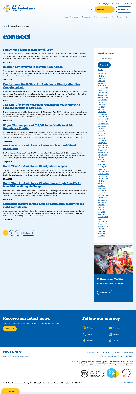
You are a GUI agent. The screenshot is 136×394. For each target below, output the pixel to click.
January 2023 (102, 169)
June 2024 (101, 131)
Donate (100, 9)
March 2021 (102, 214)
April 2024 (101, 135)
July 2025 (101, 102)
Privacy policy (128, 352)
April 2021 (101, 212)
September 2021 (103, 200)
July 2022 (101, 181)
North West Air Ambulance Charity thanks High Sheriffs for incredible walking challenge (42, 185)
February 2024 (103, 140)
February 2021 (103, 217)
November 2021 (103, 195)
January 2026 (102, 90)
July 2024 (101, 128)
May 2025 (101, 107)
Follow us (103, 292)
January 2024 (102, 143)
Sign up (8, 329)
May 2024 (101, 133)
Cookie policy (117, 352)
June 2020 (101, 231)
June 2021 (101, 207)
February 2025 (103, 114)
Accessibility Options (105, 4)
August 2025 (102, 100)
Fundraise (123, 9)
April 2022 (101, 186)
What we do (74, 17)
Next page (27, 233)
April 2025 (101, 109)
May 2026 (101, 81)
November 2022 (103, 174)
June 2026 (101, 78)
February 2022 (103, 190)
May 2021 (101, 209)
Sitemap (121, 356)
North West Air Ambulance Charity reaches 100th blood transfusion (39, 147)
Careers (120, 4)
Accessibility (105, 352)
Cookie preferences (93, 352)
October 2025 (102, 95)
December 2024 (103, 116)
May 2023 (101, 159)
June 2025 (101, 104)
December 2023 (103, 145)
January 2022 (102, 193)
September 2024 (103, 123)
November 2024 (103, 119)
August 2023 (102, 155)
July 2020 (101, 228)
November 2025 (103, 92)
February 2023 (103, 166)
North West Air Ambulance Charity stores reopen (35, 166)
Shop (128, 17)
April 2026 (101, 83)
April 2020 (101, 236)
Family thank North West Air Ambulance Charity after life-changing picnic (41, 86)
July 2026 (101, 76)
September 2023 (103, 152)
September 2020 (103, 226)
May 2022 (101, 183)
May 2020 (101, 233)
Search (105, 65)
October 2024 (102, 121)
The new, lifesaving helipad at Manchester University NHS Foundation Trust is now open (41, 106)
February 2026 (103, 88)
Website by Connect (127, 383)
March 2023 (102, 164)
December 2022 (103, 171)
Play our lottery (116, 17)
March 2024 (102, 138)
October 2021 (102, 197)
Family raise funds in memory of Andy (28, 49)
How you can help (100, 17)
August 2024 (102, 126)
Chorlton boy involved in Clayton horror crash (33, 67)
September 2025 (103, 97)
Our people (86, 17)
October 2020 (102, 224)
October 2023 (102, 150)
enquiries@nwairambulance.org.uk (15, 356)
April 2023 (101, 162)
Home (66, 17)
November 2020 (103, 221)
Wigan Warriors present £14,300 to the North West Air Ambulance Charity (38, 126)
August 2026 (102, 73)
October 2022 (102, 176)
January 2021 (102, 219)
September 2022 (103, 178)
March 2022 (102, 188)
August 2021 (102, 202)
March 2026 (102, 85)
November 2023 (103, 147)
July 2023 (101, 157)
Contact (114, 4)
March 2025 (102, 112)
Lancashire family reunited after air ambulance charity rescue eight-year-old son (43, 205)
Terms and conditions (108, 356)
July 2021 (101, 205)
